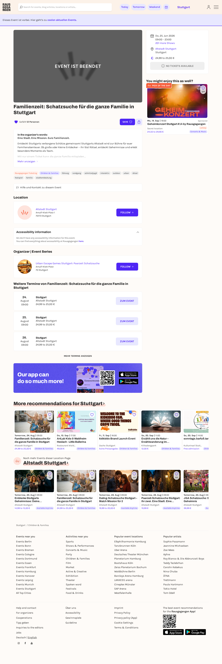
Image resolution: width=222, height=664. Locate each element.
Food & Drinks (74, 592)
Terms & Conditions (126, 627)
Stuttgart (20, 525)
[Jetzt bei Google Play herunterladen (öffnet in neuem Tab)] (128, 381)
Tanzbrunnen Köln (125, 545)
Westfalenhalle (122, 592)
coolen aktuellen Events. (62, 19)
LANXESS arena (123, 580)
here (81, 241)
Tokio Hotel (169, 588)
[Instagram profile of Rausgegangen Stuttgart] (18, 643)
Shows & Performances (80, 545)
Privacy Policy (122, 612)
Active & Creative (76, 571)
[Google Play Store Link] (195, 632)
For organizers (24, 612)
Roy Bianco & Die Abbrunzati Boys (183, 558)
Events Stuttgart (26, 588)
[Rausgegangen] (6, 7)
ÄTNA (166, 575)
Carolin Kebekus (173, 567)
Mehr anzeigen (26, 161)
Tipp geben (22, 622)
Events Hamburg (26, 571)
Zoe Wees (168, 549)
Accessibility (72, 612)
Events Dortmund (26, 558)
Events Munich (25, 584)
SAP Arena (120, 588)
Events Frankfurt (26, 567)
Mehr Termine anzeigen (78, 356)
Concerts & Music (76, 549)
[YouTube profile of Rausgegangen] (31, 643)
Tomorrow (139, 6)
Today (124, 6)
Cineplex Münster (124, 584)
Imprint (118, 607)
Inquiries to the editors (29, 627)
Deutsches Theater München (131, 554)
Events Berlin (24, 541)
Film (68, 562)
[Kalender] (166, 7)
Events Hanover (25, 575)
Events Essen (24, 562)
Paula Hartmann (173, 584)
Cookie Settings (123, 622)
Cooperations (24, 617)
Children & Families (49, 173)
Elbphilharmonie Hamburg (130, 541)
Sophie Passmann (174, 541)
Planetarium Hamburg (127, 558)
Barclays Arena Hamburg (129, 575)
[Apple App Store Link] (173, 632)
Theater (70, 580)
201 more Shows (165, 43)
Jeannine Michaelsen (175, 545)
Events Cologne (25, 554)
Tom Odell (169, 592)
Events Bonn (23, 545)
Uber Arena (120, 549)
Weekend (154, 6)
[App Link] (169, 621)
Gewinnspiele (73, 617)
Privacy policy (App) (125, 617)
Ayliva (166, 554)
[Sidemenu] (216, 7)
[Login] (208, 7)
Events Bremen (25, 549)
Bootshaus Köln (123, 562)
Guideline (71, 622)
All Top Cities (23, 592)
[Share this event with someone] (139, 122)
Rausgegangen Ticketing (26, 173)
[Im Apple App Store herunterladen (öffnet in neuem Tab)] (128, 374)
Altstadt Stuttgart (165, 48)
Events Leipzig (24, 580)
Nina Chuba (170, 571)
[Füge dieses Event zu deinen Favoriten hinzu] (92, 415)
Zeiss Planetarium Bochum (130, 567)
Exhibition (72, 575)
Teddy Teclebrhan (173, 562)
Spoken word (73, 584)
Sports (70, 541)
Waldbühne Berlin (124, 571)
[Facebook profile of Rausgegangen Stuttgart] (25, 643)
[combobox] (65, 7)
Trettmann (169, 580)
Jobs (18, 632)
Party (69, 554)
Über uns (70, 607)
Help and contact (26, 607)
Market (70, 567)
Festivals (71, 588)
